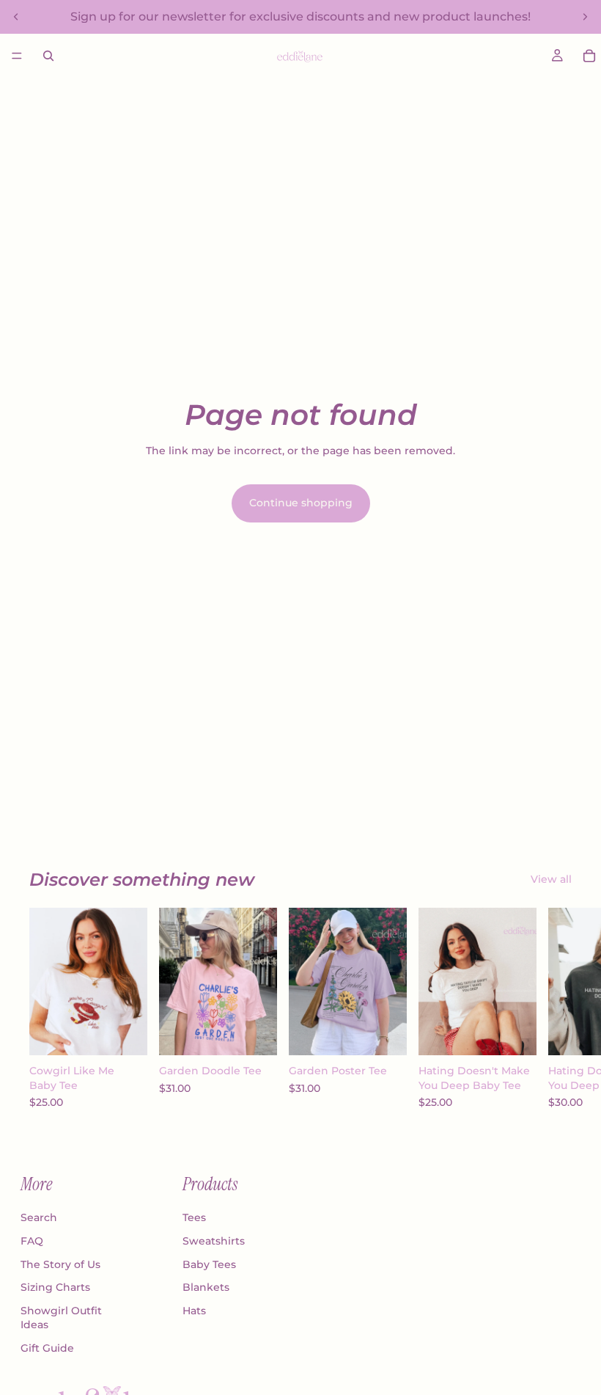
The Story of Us (60, 1264)
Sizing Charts (55, 1287)
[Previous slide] (16, 17)
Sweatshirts (213, 1241)
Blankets (205, 1287)
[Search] (48, 56)
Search (39, 1217)
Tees (194, 1217)
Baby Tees (209, 1264)
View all (551, 879)
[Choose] (124, 1032)
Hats (194, 1310)
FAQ (32, 1241)
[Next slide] (585, 17)
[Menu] (17, 56)
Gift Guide (47, 1348)
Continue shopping (301, 502)
